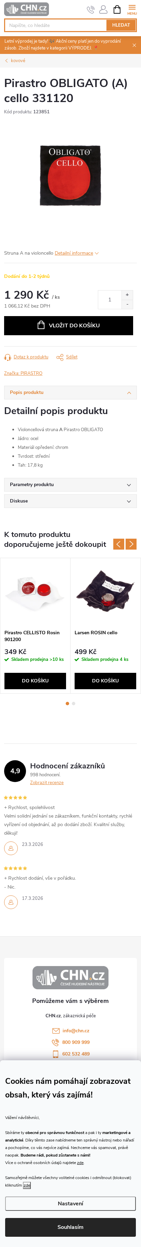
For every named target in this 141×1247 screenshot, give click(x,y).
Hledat (121, 25)
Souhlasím (70, 1227)
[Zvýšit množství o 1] (127, 295)
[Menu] (132, 9)
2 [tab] (73, 703)
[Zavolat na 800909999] (91, 9)
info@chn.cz (76, 1031)
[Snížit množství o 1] (127, 304)
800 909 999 (76, 1042)
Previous (118, 544)
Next (131, 544)
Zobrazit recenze (47, 783)
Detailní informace (74, 253)
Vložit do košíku (74, 325)
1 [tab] (67, 703)
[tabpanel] (35, 626)
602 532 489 (76, 1054)
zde (80, 1162)
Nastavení (70, 1203)
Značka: (23, 373)
